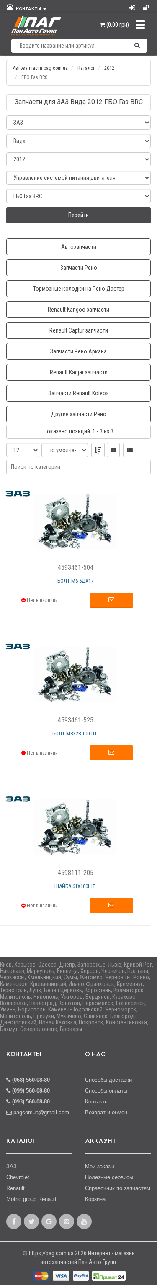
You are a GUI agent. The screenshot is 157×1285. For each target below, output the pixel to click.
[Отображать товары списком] (129, 450)
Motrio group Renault (31, 1199)
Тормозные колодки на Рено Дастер (78, 288)
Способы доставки (108, 1080)
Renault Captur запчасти (78, 330)
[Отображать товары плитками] (113, 450)
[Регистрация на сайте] (146, 5)
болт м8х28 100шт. (75, 733)
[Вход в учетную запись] (132, 5)
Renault (15, 1188)
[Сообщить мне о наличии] (111, 600)
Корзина (95, 1199)
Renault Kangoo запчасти (78, 309)
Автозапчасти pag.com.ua (40, 68)
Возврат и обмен (106, 1112)
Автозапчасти (78, 246)
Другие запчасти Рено (78, 414)
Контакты (96, 1101)
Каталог (86, 68)
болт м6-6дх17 (75, 581)
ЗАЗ (11, 1166)
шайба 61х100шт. (75, 886)
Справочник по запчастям (117, 1188)
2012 (109, 68)
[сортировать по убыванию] (98, 450)
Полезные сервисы (109, 1177)
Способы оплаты (106, 1091)
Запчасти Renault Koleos (79, 393)
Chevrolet (17, 1177)
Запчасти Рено (78, 267)
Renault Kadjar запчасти (79, 372)
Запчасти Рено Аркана (78, 351)
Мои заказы (99, 1166)
